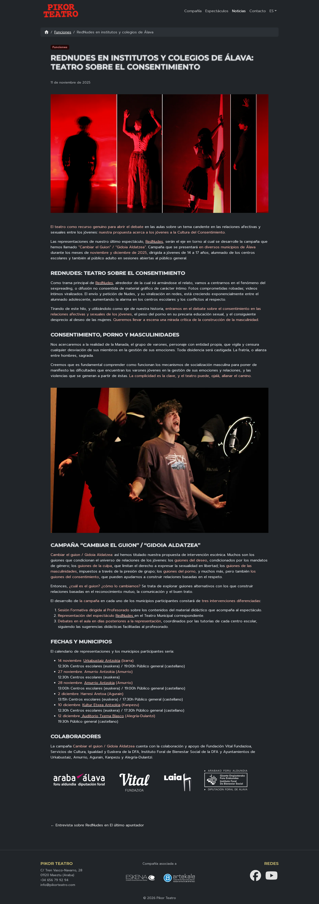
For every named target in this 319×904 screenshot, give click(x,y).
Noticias (239, 11)
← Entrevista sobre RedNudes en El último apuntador (97, 825)
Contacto (257, 11)
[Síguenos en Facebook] (256, 875)
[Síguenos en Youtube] (272, 875)
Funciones (62, 32)
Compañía (193, 11)
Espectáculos (216, 11)
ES (272, 11)
